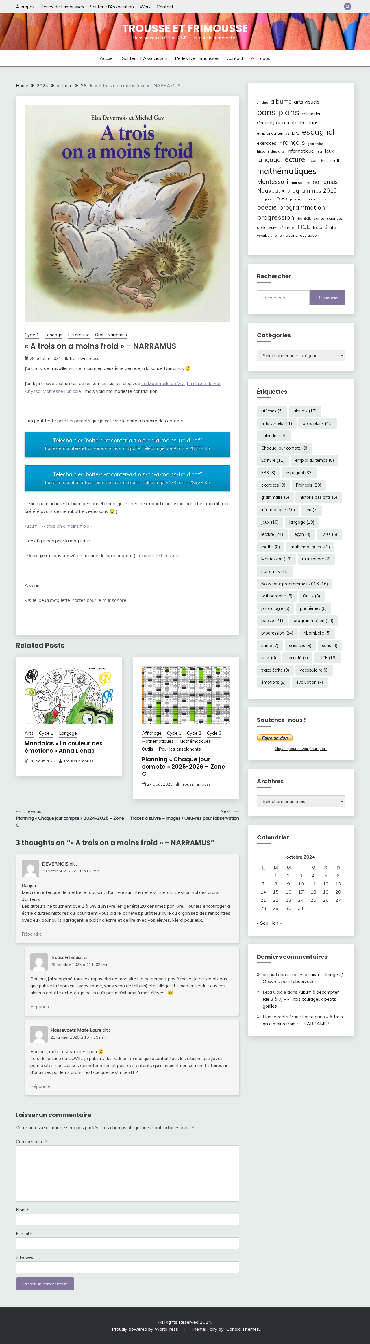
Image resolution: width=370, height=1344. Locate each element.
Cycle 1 (32, 335)
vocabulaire (267, 235)
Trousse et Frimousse (185, 28)
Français (292, 142)
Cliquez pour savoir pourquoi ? (301, 748)
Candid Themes (242, 1329)
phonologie (297, 199)
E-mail (24, 1233)
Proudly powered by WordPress (145, 1329)
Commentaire (31, 1141)
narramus (325, 181)
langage (269, 159)
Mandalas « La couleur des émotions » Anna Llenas (64, 747)
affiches (262, 102)
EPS (295, 133)
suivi (273, 227)
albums (281, 101)
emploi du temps (273, 133)
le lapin (32, 555)
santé (319, 218)
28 (263, 908)
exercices (266, 143)
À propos (25, 7)
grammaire (315, 144)
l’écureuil (146, 555)
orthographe (265, 199)
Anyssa (32, 391)
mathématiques (287, 171)
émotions (288, 235)
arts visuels (306, 102)
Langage (53, 335)
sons (262, 227)
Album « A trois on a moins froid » (58, 526)
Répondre (32, 934)
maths (336, 160)
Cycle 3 (214, 733)
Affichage (152, 733)
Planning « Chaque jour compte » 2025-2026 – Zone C (183, 766)
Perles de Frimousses (62, 7)
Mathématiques (158, 741)
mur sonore (300, 182)
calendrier (311, 113)
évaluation (309, 235)
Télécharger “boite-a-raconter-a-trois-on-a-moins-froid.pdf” (127, 444)
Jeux (329, 151)
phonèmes (317, 199)
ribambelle (304, 219)
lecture (294, 159)
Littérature (79, 335)
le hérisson (167, 555)
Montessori (272, 181)
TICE (303, 226)
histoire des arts (271, 151)
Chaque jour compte (277, 122)
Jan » (277, 923)
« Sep (262, 923)
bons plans (278, 112)
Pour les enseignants (180, 749)
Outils (147, 749)
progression (275, 217)
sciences (335, 218)
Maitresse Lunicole (61, 391)
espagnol (318, 132)
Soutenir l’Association (112, 7)
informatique (300, 151)
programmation (302, 207)
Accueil (107, 58)
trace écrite (324, 227)
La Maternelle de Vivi (163, 383)
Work (145, 7)
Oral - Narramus (111, 335)
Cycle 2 (194, 733)
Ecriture (309, 122)
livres (324, 161)
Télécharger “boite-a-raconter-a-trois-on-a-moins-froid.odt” (127, 478)
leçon (313, 160)
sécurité (286, 227)
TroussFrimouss (84, 358)
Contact (165, 7)
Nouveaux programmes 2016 (297, 190)
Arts (29, 733)
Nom (22, 1210)
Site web (25, 1257)
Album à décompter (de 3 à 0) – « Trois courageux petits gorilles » (301, 999)
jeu (319, 151)
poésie (267, 207)
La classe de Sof (204, 383)
